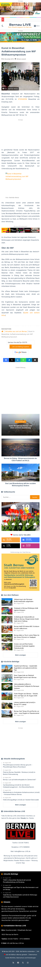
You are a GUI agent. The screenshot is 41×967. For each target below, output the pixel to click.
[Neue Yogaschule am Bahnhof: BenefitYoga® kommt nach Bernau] (6, 678)
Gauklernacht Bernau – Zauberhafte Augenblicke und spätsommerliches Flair (25, 668)
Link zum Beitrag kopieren (20, 346)
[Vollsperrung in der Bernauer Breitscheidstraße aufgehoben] (6, 602)
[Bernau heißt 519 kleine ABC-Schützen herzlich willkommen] (6, 629)
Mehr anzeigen (20, 655)
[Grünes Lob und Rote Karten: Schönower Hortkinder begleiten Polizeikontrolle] (6, 646)
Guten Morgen (20, 421)
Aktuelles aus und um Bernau (16, 331)
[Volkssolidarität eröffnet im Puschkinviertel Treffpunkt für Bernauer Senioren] (6, 687)
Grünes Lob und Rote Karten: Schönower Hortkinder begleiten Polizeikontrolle (24, 646)
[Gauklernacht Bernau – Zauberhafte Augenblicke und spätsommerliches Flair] (6, 668)
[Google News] (20, 352)
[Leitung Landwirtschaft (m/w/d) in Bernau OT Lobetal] (6, 705)
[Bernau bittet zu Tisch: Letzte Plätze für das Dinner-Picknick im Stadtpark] (6, 638)
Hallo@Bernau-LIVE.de (22, 851)
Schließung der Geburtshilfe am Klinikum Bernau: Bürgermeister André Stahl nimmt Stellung (26, 619)
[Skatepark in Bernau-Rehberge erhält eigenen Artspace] (6, 610)
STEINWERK (22, 99)
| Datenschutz (32, 954)
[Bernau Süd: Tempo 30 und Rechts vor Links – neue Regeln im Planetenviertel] (6, 714)
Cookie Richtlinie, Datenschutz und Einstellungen (20, 958)
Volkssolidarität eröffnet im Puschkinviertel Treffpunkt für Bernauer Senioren (26, 686)
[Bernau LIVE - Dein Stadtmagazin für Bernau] (19, 25)
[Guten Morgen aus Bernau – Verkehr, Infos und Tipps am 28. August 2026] (6, 696)
